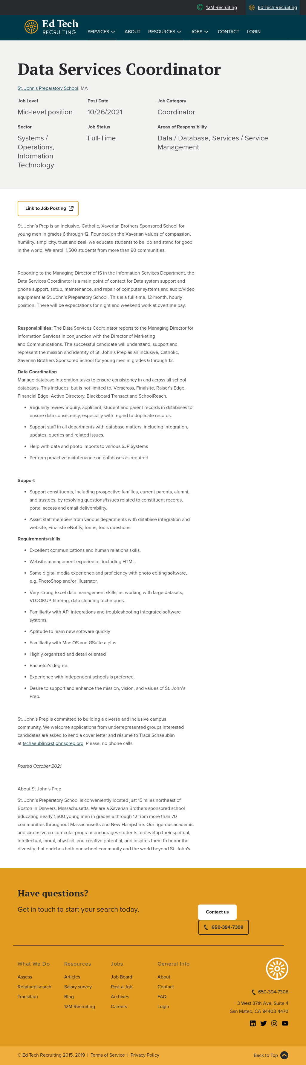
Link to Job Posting (45, 208)
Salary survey (78, 987)
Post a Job (121, 987)
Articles (72, 977)
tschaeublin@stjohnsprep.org (53, 743)
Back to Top (266, 1055)
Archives (120, 997)
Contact (228, 32)
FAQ (161, 997)
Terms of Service (108, 1055)
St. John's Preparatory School (48, 88)
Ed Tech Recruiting (277, 7)
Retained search (34, 987)
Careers (119, 1007)
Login (254, 32)
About (132, 32)
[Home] (53, 27)
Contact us (217, 912)
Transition (28, 997)
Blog (69, 997)
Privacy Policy (145, 1055)
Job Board (121, 977)
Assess (25, 977)
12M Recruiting (221, 7)
